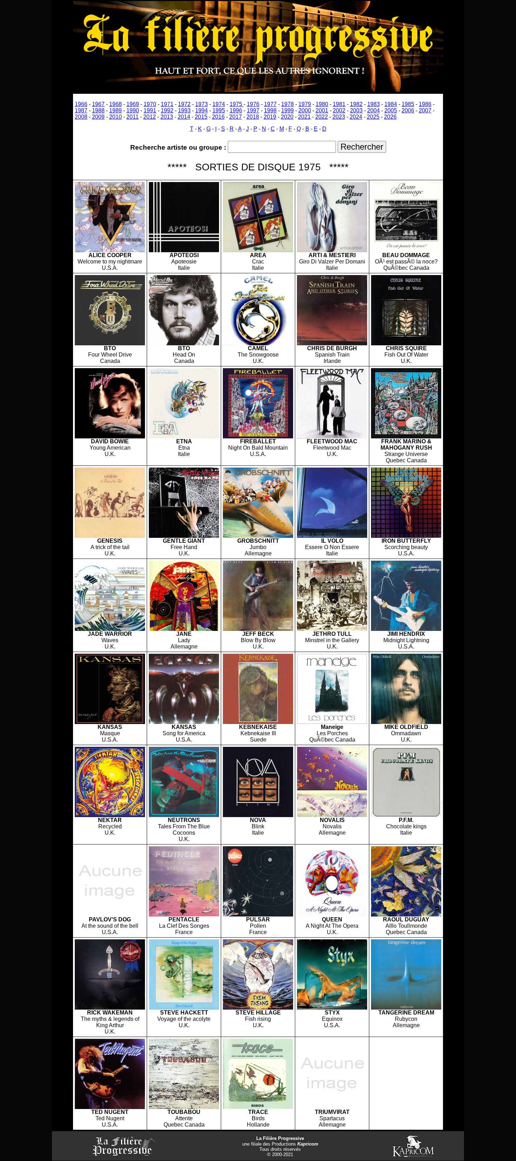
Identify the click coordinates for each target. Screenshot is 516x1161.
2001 (322, 110)
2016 (218, 117)
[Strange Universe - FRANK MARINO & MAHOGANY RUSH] (406, 436)
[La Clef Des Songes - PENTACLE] (184, 915)
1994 (201, 110)
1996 (236, 110)
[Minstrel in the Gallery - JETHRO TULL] (332, 629)
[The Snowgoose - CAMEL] (258, 343)
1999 (287, 110)
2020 (287, 117)
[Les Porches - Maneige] (332, 722)
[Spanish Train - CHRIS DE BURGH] (332, 343)
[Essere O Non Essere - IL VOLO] (332, 536)
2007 (425, 110)
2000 (304, 110)
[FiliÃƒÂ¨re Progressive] (258, 90)
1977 (270, 104)
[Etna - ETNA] (184, 436)
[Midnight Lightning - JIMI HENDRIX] (406, 629)
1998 (270, 110)
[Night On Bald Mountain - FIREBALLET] (258, 436)
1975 (237, 104)
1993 (184, 110)
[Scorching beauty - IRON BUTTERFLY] (406, 536)
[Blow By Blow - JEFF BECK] (258, 629)
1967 (98, 104)
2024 (356, 117)
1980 (322, 104)
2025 (373, 117)
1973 (201, 104)
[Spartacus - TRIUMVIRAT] (332, 1107)
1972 (184, 104)
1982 (356, 104)
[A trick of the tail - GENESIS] (110, 536)
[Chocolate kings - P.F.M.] (406, 815)
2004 (373, 110)
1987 (81, 110)
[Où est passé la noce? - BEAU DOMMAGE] (406, 250)
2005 (390, 110)
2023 (338, 117)
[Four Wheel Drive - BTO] (110, 343)
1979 (304, 104)
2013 (166, 117)
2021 (304, 117)
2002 (339, 110)
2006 (408, 110)
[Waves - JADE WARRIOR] (110, 629)
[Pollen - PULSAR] (258, 915)
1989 (115, 110)
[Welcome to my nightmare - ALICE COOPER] (110, 250)
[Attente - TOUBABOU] (184, 1107)
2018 (252, 117)
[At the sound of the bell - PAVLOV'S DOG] (110, 915)
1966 (81, 104)
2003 (356, 110)
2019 (270, 117)
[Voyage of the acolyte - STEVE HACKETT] (184, 1008)
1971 (167, 104)
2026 (390, 117)
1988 (98, 110)
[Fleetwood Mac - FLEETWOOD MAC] (332, 436)
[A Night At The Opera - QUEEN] (332, 915)
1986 (425, 104)
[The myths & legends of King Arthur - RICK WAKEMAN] (110, 1008)
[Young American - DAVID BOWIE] (110, 436)
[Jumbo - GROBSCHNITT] (258, 536)
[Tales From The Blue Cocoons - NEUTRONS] (184, 815)
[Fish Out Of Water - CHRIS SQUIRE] (406, 343)
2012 (149, 117)
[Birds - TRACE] (258, 1107)
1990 (132, 110)
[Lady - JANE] (184, 629)
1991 (150, 110)
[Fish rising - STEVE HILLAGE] (258, 1008)
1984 (390, 104)
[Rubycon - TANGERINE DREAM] (406, 1008)
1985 (408, 104)
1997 (253, 110)
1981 (339, 104)
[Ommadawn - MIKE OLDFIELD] (406, 722)
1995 (218, 110)
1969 (132, 104)
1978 (287, 104)
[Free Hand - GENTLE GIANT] (184, 536)
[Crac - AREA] (258, 250)
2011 (132, 117)
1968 (115, 104)
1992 (167, 110)
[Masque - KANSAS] (110, 722)
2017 (235, 117)
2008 (81, 117)
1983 (373, 104)
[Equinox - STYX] (332, 1008)
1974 (218, 104)
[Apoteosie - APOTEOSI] (184, 250)
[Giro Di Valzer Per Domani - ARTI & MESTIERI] (332, 250)
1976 (253, 104)
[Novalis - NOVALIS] (332, 815)
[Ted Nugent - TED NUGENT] (110, 1107)
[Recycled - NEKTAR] (110, 815)
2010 (115, 117)
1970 (150, 104)
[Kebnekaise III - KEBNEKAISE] (258, 722)
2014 (184, 117)
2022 (321, 117)
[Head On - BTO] (184, 343)
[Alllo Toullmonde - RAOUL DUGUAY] (406, 915)
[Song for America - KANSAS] (184, 722)
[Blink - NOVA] (258, 815)
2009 (98, 117)
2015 (201, 117)
